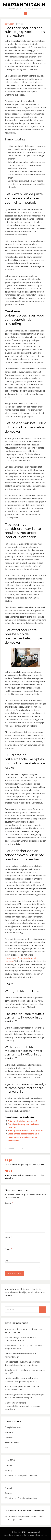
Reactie (9, 1203)
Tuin (7, 1447)
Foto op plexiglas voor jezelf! (22, 1121)
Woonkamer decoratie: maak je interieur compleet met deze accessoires (23, 1136)
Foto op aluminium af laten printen (25, 1130)
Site (6, 1260)
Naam (8, 1237)
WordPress (43, 1535)
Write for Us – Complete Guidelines (21, 1475)
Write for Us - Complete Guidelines (21, 1498)
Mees (21, 24)
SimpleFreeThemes (22, 1535)
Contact (8, 1465)
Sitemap (8, 1470)
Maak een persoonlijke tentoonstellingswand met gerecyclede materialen (22, 1405)
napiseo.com (16, 1519)
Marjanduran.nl (25, 4)
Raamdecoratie (12, 1442)
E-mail (8, 1249)
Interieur (18, 1148)
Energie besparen (13, 1427)
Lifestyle (9, 1437)
